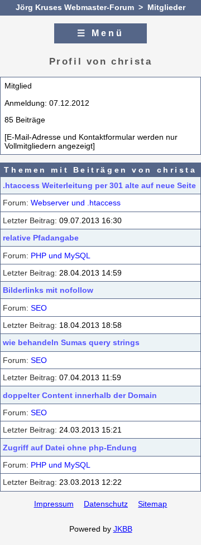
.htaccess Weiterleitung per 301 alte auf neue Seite (99, 185)
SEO (39, 307)
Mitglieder (166, 7)
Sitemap (152, 503)
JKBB (122, 528)
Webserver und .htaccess (76, 202)
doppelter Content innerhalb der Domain (80, 395)
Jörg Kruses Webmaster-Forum (75, 7)
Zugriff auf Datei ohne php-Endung (70, 447)
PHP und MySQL (60, 255)
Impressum (54, 503)
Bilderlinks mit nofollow (48, 290)
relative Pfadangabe (41, 237)
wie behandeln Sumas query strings (71, 342)
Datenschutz (106, 503)
